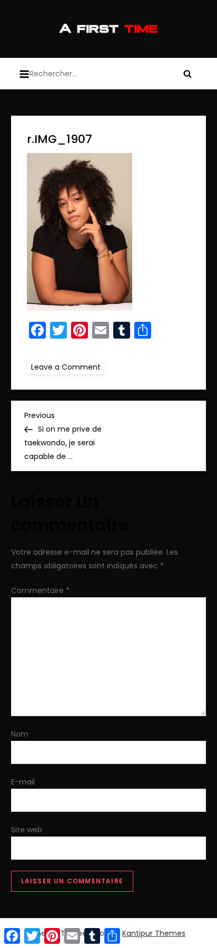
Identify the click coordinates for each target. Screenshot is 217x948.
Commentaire (40, 590)
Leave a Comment (68, 366)
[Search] (187, 73)
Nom (19, 734)
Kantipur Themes (153, 933)
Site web (26, 829)
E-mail (23, 782)
